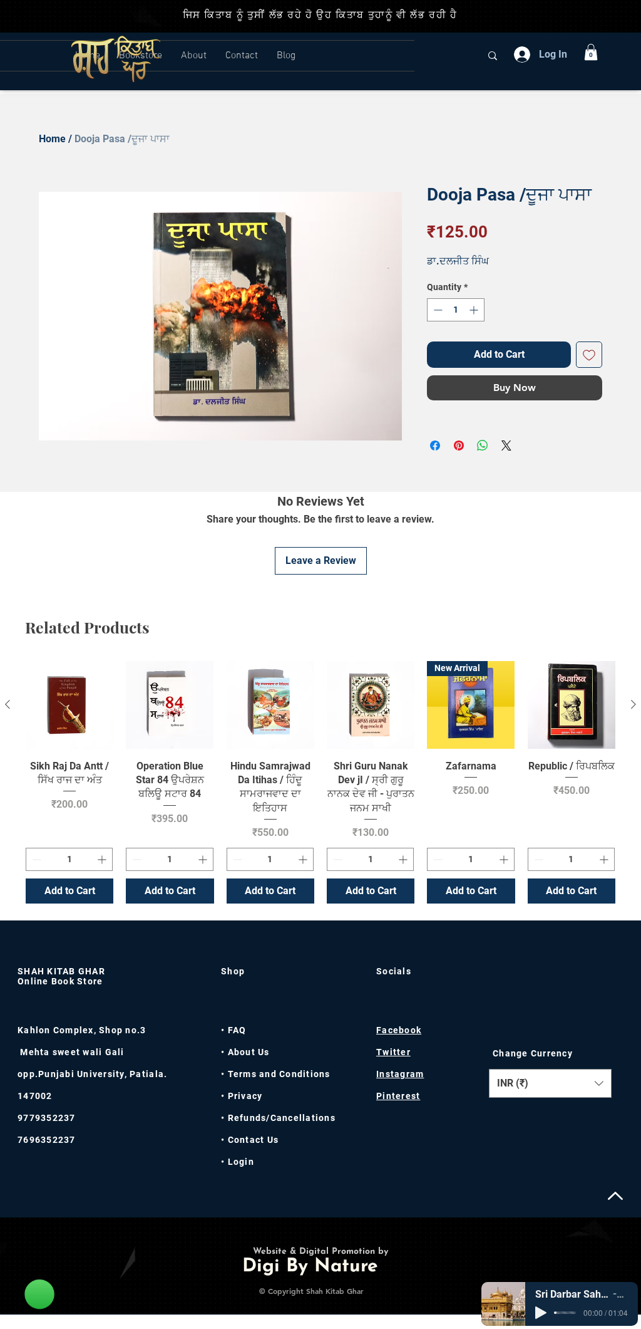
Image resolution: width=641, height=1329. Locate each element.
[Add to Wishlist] (589, 354)
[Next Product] (633, 704)
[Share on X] (506, 445)
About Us (249, 1052)
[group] (320, 782)
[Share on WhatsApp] (482, 445)
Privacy (243, 1096)
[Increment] (475, 310)
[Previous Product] (7, 704)
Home (52, 139)
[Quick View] (69, 705)
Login (241, 1162)
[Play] (540, 1312)
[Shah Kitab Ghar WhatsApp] (39, 1294)
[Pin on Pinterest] (458, 445)
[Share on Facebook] (435, 445)
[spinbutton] (455, 310)
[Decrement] (436, 310)
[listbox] (550, 1083)
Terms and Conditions (279, 1074)
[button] (591, 52)
